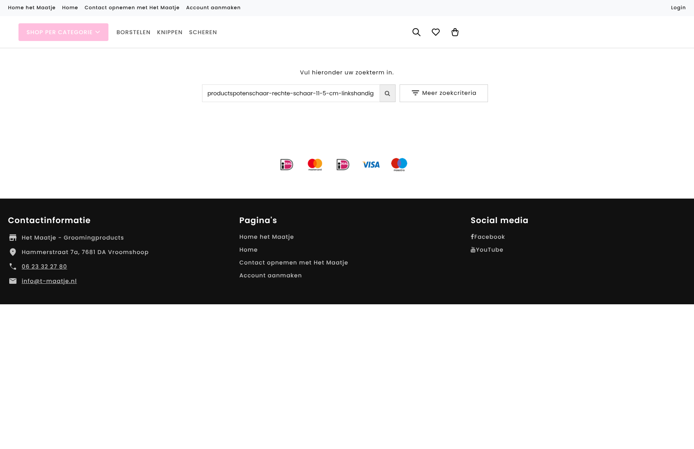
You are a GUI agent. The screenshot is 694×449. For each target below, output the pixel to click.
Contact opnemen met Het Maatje (293, 262)
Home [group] (70, 7)
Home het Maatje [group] (32, 7)
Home (248, 250)
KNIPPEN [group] (170, 32)
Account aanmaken (270, 275)
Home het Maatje (266, 237)
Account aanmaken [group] (213, 7)
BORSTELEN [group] (133, 32)
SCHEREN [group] (203, 32)
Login (678, 7)
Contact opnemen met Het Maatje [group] (132, 7)
